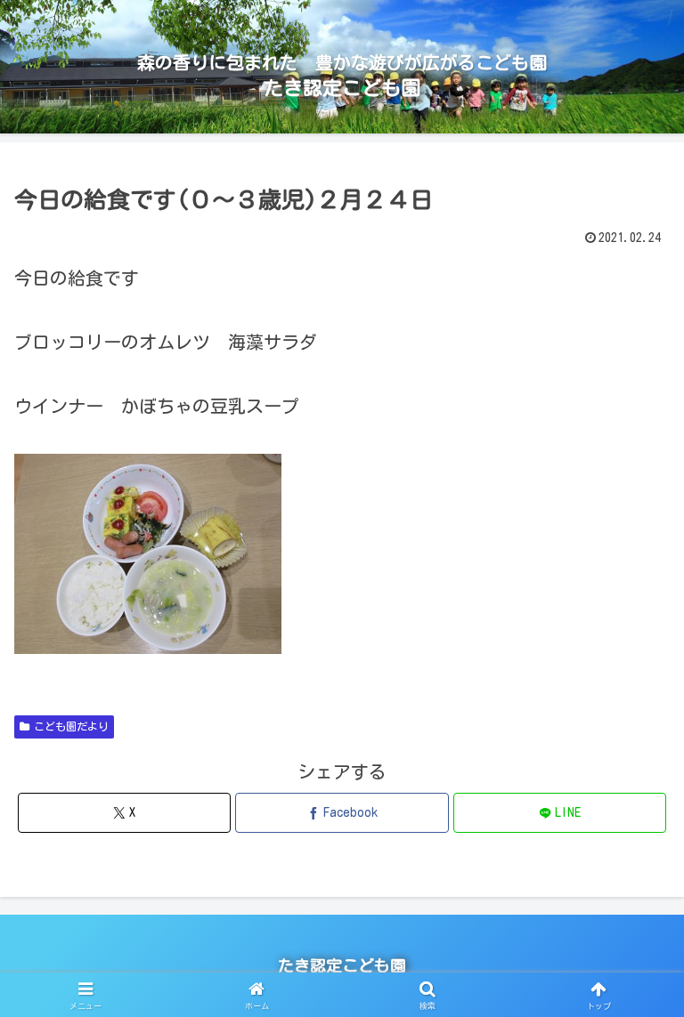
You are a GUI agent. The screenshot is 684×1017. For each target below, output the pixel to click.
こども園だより (71, 726)
